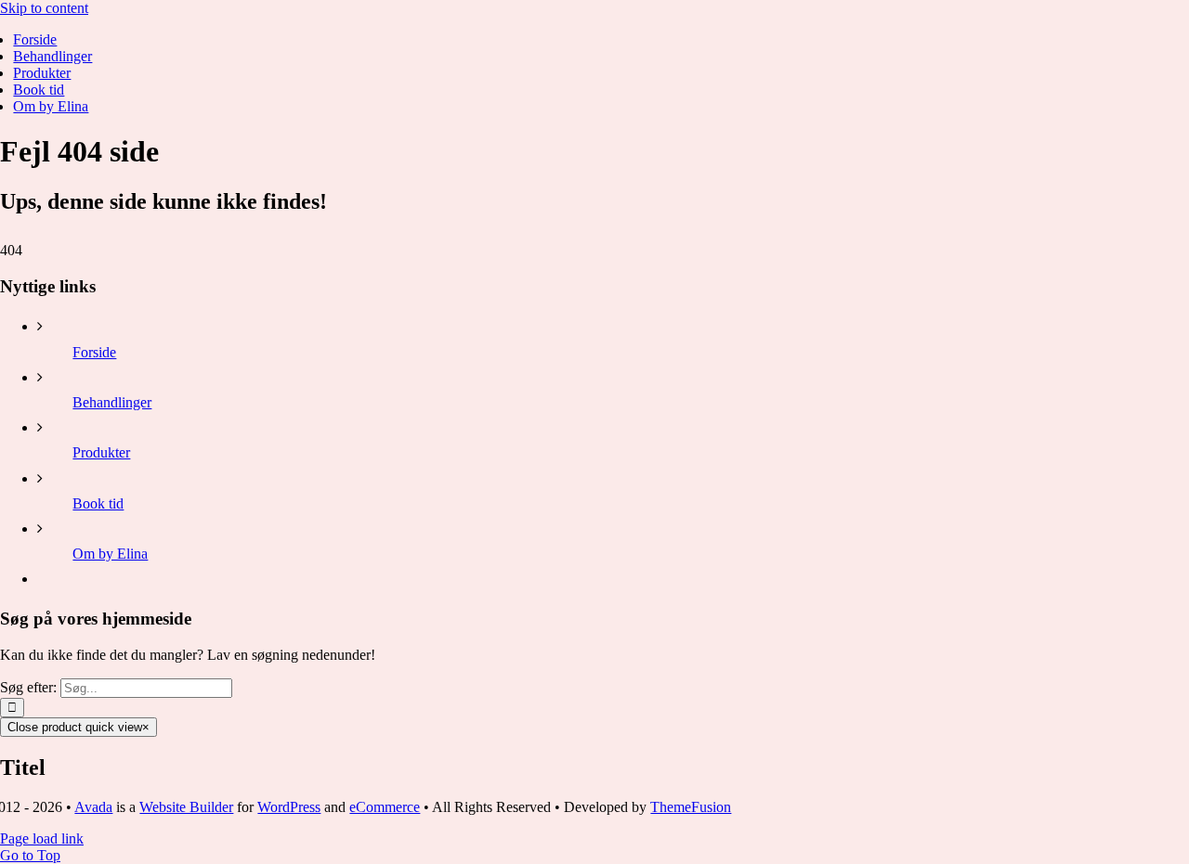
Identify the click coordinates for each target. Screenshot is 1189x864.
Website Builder (186, 807)
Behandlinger (111, 402)
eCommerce (384, 807)
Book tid (98, 503)
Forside (94, 352)
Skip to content (44, 8)
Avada (93, 807)
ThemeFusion (690, 807)
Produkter (101, 452)
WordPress (288, 807)
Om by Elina (110, 553)
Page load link (42, 838)
